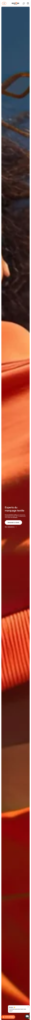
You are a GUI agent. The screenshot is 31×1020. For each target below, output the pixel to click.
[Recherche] (24, 3)
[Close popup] (28, 1007)
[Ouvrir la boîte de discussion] (27, 1016)
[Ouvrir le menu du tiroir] (4, 3)
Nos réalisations (10, 527)
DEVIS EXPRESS (9, 1017)
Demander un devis (13, 522)
